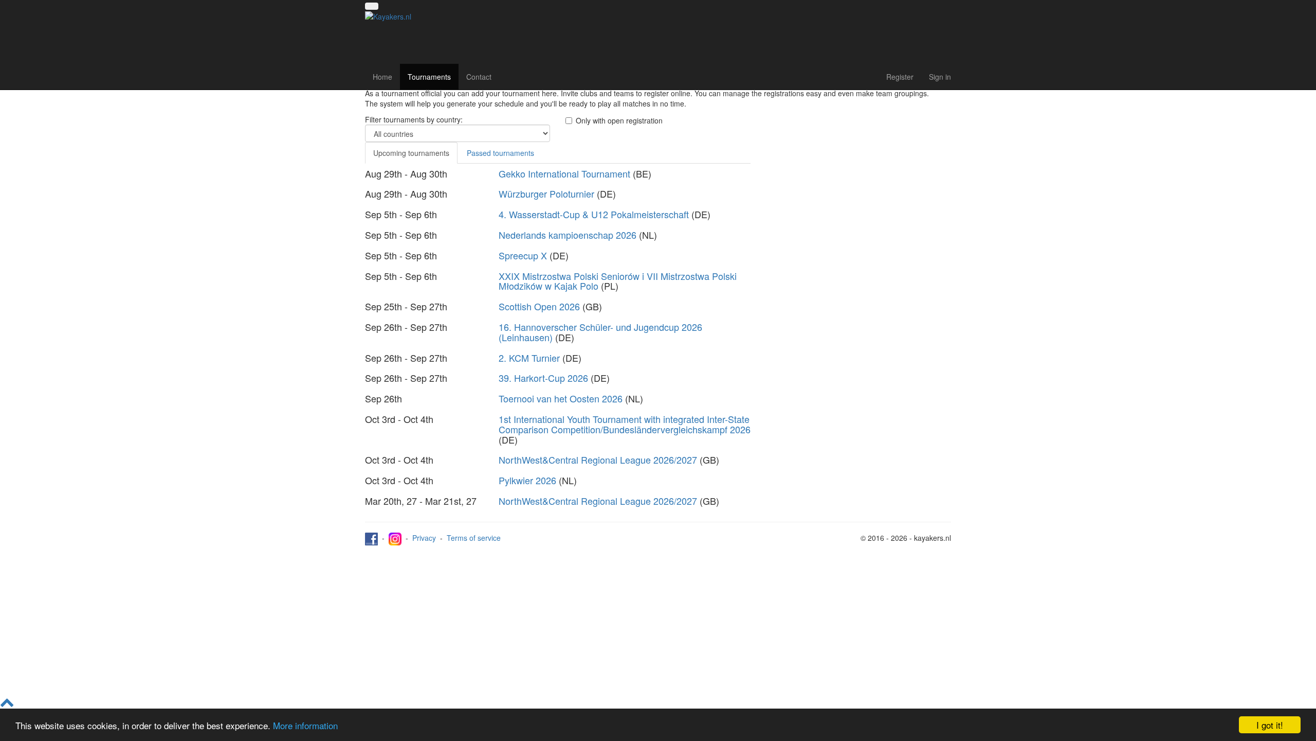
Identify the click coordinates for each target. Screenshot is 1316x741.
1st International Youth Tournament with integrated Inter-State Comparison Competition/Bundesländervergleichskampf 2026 (625, 424)
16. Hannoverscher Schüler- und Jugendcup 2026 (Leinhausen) (600, 332)
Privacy (424, 538)
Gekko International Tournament (564, 173)
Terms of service (474, 538)
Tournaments (429, 77)
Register (899, 77)
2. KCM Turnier (529, 357)
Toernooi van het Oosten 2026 (561, 398)
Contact (478, 77)
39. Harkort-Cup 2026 (543, 377)
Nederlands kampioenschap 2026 (567, 234)
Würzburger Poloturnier (546, 193)
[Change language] (371, 6)
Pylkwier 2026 (527, 480)
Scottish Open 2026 (539, 306)
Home (382, 77)
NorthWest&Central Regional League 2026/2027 (598, 459)
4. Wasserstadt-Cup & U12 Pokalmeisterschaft (594, 214)
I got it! (1269, 724)
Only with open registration (619, 120)
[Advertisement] (858, 186)
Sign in (940, 77)
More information (305, 725)
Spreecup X (523, 255)
